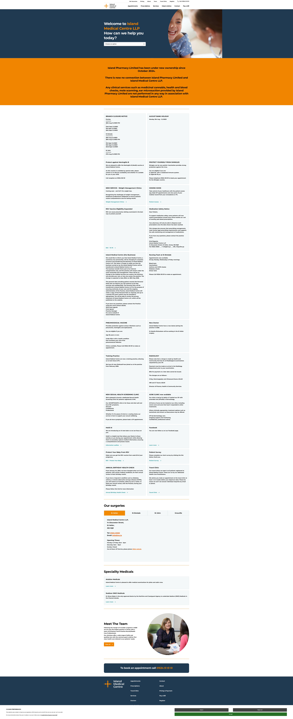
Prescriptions (145, 6)
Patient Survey (154, 460)
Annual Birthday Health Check (115, 492)
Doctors (133, 700)
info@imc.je (117, 535)
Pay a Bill (162, 696)
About (149, 1)
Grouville (178, 513)
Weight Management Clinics (115, 202)
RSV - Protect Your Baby (113, 460)
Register (172, 1)
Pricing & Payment (165, 691)
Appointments (133, 6)
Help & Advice (166, 6)
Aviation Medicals (113, 579)
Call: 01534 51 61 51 (184, 1)
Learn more (153, 445)
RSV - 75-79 (109, 247)
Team (155, 1)
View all (107, 644)
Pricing (142, 1)
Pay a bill (186, 6)
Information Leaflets (112, 445)
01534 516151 (115, 533)
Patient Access (154, 202)
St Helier (114, 513)
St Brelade (136, 513)
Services (156, 6)
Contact (177, 6)
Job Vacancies (133, 1)
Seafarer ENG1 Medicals (115, 593)
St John (158, 513)
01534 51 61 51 (165, 667)
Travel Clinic (163, 1)
